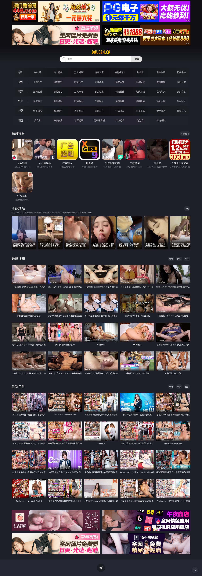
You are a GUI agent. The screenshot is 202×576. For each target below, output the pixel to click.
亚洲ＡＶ (37, 82)
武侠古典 (99, 110)
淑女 (179, 386)
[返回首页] (195, 570)
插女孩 (37, 120)
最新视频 (18, 258)
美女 (171, 259)
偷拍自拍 (58, 91)
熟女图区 (161, 101)
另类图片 (181, 101)
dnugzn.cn (101, 52)
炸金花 (140, 72)
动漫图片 (99, 101)
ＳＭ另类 (181, 82)
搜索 (137, 59)
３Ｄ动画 (99, 82)
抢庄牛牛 (181, 72)
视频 (20, 82)
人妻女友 (78, 110)
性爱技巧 (181, 110)
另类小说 (140, 110)
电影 (20, 91)
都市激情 (37, 110)
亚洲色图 (58, 101)
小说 (20, 111)
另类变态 (181, 91)
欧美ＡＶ (78, 82)
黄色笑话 (161, 110)
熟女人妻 (119, 82)
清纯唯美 (140, 101)
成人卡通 (78, 91)
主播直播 (161, 82)
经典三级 (140, 91)
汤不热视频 (99, 120)
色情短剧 (161, 120)
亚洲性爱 (37, 91)
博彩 (20, 72)
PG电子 (37, 72)
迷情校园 (119, 110)
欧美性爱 (99, 91)
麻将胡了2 (120, 72)
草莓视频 (78, 120)
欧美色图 (78, 101)
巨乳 (179, 259)
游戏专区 (99, 72)
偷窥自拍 (37, 101)
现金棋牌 (161, 72)
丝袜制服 (140, 82)
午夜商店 (58, 120)
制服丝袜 (119, 91)
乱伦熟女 (161, 91)
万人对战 (78, 72)
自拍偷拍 (58, 82)
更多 (187, 259)
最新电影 (18, 386)
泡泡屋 (140, 120)
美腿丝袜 (119, 101)
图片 (20, 101)
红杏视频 (119, 120)
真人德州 (58, 72)
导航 (20, 120)
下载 (187, 208)
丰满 (171, 386)
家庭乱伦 (58, 110)
